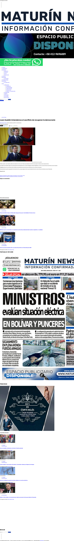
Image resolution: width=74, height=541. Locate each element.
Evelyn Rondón (10, 450)
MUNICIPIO (6, 71)
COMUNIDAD (4, 68)
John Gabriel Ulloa (11, 214)
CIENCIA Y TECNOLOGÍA (10, 91)
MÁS (3, 83)
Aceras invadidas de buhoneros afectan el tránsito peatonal (11, 448)
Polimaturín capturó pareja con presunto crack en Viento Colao (12, 175)
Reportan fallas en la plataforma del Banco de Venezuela (11, 176)
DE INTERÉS (6, 96)
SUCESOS (4, 76)
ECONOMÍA (6, 78)
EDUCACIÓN (6, 75)
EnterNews (42, 540)
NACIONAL (4, 77)
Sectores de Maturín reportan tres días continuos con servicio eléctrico (14, 480)
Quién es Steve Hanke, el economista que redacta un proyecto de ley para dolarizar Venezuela (18, 497)
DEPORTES (4, 81)
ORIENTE (5, 93)
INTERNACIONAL (5, 80)
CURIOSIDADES (9, 88)
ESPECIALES (6, 95)
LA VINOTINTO (7, 82)
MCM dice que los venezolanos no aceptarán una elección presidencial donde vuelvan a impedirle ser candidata (21, 229)
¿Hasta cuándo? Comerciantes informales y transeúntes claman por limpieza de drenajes (17, 464)
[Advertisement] (37, 108)
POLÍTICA (6, 72)
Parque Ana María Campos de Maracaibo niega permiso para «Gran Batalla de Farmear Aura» (17, 212)
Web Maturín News (3, 122)
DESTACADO (6, 97)
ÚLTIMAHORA (6, 92)
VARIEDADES (6, 85)
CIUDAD (3, 67)
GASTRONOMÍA (9, 87)
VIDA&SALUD (8, 90)
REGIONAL (4, 70)
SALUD (5, 73)
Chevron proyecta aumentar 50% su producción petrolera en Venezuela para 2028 (15, 247)
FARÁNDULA (8, 86)
